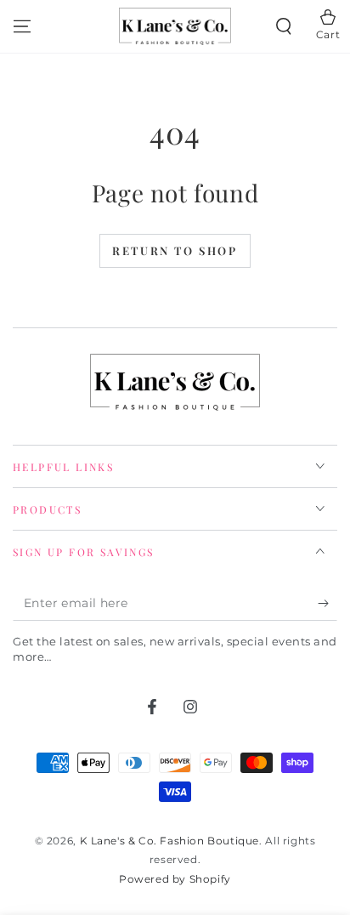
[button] (284, 26)
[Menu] (22, 26)
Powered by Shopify (175, 878)
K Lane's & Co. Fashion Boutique (170, 840)
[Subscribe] (327, 603)
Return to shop (174, 250)
